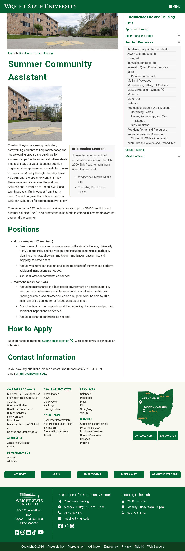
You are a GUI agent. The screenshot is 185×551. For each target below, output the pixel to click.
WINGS (84, 413)
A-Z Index (19, 474)
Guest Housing (134, 150)
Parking (84, 442)
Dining (131, 58)
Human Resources (90, 435)
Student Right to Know (56, 431)
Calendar (85, 394)
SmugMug (91, 409)
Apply (56, 474)
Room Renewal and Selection (145, 134)
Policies (132, 103)
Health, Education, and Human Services (20, 411)
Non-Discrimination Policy (58, 423)
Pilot (82, 405)
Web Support (155, 546)
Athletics (17, 461)
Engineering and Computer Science (22, 399)
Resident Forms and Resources (147, 129)
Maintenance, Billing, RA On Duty (147, 85)
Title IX (47, 435)
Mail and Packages (139, 80)
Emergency (111, 546)
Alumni (16, 457)
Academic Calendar (18, 442)
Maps (83, 401)
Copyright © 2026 (32, 546)
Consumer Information (57, 420)
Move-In (132, 94)
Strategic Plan (52, 409)
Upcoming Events (142, 112)
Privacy (126, 546)
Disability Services (90, 427)
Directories (86, 397)
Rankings (49, 405)
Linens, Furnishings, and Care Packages (149, 118)
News (47, 397)
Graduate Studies (17, 405)
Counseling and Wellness (94, 423)
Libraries (85, 439)
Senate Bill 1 (51, 427)
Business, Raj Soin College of (23, 394)
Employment (92, 474)
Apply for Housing (136, 29)
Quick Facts (50, 401)
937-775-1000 (29, 523)
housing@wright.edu (76, 518)
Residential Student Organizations (148, 107)
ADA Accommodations (141, 53)
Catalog (11, 446)
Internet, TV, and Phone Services (147, 67)
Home (129, 23)
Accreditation (51, 394)
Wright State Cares (165, 474)
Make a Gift (129, 474)
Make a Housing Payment (151, 89)
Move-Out (133, 98)
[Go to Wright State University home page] (40, 6)
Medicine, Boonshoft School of (23, 426)
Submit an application (58, 341)
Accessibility (56, 546)
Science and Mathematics (22, 432)
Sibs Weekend (140, 125)
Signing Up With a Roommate (149, 138)
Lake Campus (15, 416)
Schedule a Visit (145, 436)
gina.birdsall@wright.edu (31, 373)
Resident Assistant (143, 76)
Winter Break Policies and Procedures (151, 143)
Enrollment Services (91, 431)
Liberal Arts (13, 420)
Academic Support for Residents (148, 49)
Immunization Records (141, 62)
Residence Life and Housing (36, 53)
